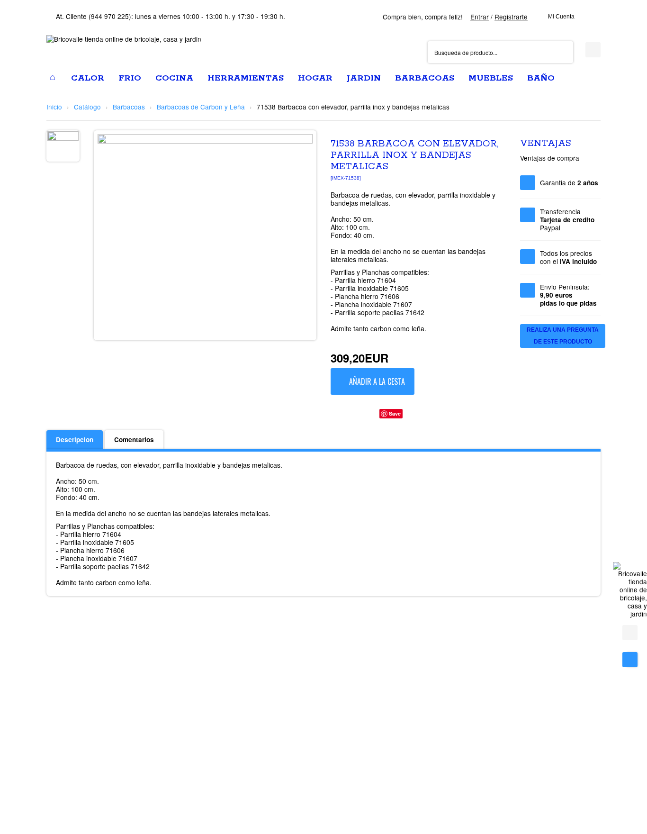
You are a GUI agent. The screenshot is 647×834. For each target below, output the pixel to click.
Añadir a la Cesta (377, 381)
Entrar (479, 16)
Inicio (54, 106)
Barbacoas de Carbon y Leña (201, 106)
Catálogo (87, 106)
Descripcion (74, 439)
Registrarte (511, 16)
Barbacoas (129, 106)
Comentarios (134, 439)
